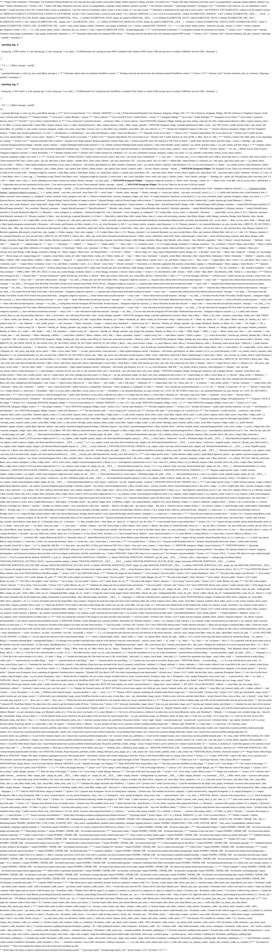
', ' (8, 65)
